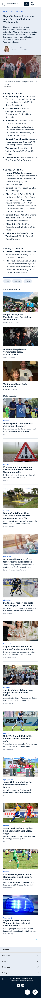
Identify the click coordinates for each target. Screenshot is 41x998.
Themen (5, 950)
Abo (26, 4)
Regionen (6, 955)
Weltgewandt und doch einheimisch (15, 385)
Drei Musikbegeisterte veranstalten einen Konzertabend (14, 352)
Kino (7, 281)
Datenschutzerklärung (26, 981)
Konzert (17, 281)
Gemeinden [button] (11, 4)
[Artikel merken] (27, 992)
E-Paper (5, 973)
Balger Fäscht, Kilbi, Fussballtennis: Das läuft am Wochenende (17, 317)
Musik (28, 281)
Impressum (14, 981)
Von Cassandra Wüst (17, 48)
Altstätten (6, 389)
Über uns (6, 967)
